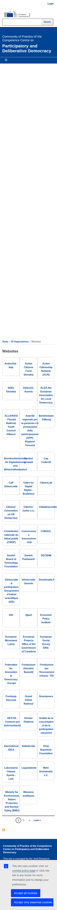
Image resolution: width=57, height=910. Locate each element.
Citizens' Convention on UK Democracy (11, 512)
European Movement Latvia (11, 640)
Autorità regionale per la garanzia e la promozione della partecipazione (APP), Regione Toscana (29, 430)
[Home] (17, 13)
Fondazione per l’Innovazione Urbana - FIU (46, 670)
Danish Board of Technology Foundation (11, 561)
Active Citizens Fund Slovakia (28, 369)
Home (5, 341)
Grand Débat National (28, 700)
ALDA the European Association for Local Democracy (46, 395)
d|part (28, 615)
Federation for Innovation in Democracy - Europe (11, 673)
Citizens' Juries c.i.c (28, 509)
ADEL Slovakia (11, 390)
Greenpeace (46, 696)
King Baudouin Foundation (46, 750)
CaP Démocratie (11, 484)
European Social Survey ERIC (46, 642)
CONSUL (46, 531)
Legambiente (28, 768)
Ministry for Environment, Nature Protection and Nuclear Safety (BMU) (11, 801)
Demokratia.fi (46, 579)
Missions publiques (28, 794)
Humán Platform (28, 720)
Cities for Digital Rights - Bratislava (28, 488)
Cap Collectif (46, 460)
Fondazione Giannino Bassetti (28, 668)
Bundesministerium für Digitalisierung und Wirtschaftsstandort (15, 464)
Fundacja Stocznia (11, 698)
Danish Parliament (28, 557)
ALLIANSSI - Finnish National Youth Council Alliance (11, 425)
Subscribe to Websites (3, 830)
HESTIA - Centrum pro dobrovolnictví (12, 722)
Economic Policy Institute (46, 619)
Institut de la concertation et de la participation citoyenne (46, 725)
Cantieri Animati (28, 460)
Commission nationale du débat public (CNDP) (11, 537)
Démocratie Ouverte (28, 581)
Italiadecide (28, 746)
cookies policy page (23, 870)
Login (51, 3)
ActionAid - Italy (11, 365)
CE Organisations (20, 341)
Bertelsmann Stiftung (46, 417)
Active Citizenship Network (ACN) (46, 369)
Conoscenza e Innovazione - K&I (28, 537)
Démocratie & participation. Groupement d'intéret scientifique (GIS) (11, 590)
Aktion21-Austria (28, 390)
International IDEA (11, 748)
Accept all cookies (25, 893)
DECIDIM (46, 555)
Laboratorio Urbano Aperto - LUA (11, 773)
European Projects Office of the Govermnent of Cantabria (28, 644)
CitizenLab (46, 482)
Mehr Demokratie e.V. (46, 771)
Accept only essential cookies (33, 902)
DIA (11, 615)
